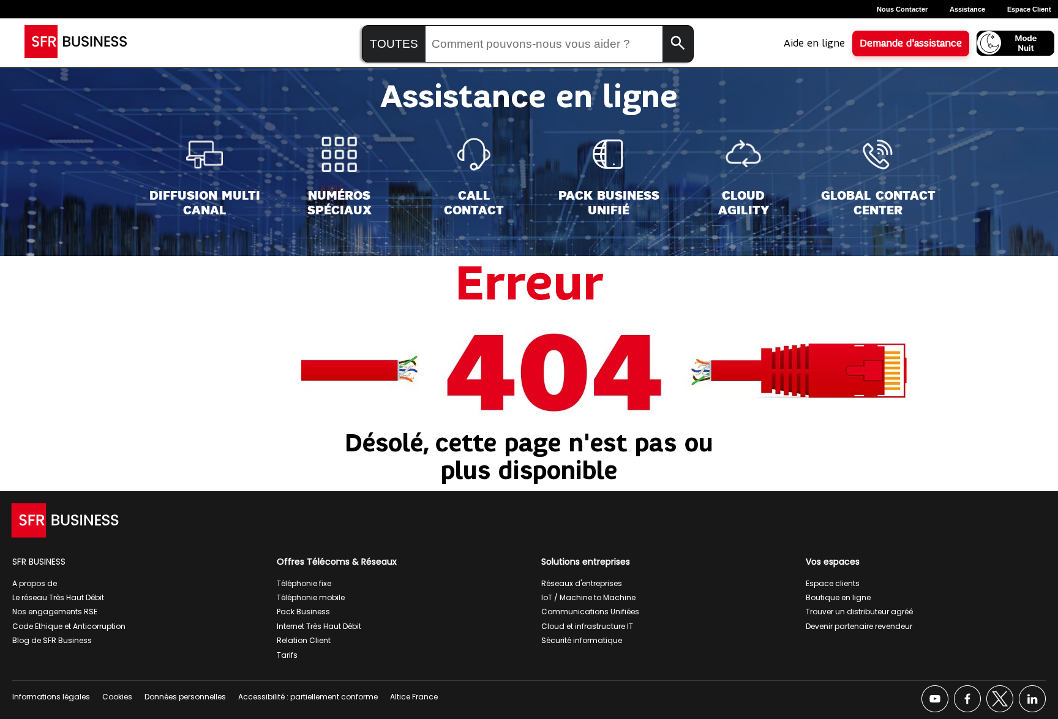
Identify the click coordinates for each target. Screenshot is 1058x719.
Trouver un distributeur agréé (859, 611)
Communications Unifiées (590, 611)
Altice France (414, 696)
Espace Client (1029, 9)
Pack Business (303, 611)
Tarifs (287, 655)
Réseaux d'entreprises (581, 583)
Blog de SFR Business (52, 640)
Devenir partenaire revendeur (859, 626)
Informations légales (51, 696)
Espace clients (833, 583)
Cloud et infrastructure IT (587, 626)
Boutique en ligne (838, 597)
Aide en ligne (814, 43)
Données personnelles (185, 696)
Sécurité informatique (581, 640)
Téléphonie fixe (304, 583)
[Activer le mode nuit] (1015, 43)
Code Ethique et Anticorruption (69, 626)
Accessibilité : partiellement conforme (308, 696)
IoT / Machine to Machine (588, 597)
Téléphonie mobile (311, 597)
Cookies (117, 696)
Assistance (967, 9)
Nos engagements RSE (54, 611)
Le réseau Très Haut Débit (58, 597)
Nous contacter (902, 9)
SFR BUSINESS (39, 561)
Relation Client (304, 640)
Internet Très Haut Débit (319, 626)
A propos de (34, 583)
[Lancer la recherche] (677, 44)
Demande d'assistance (911, 43)
